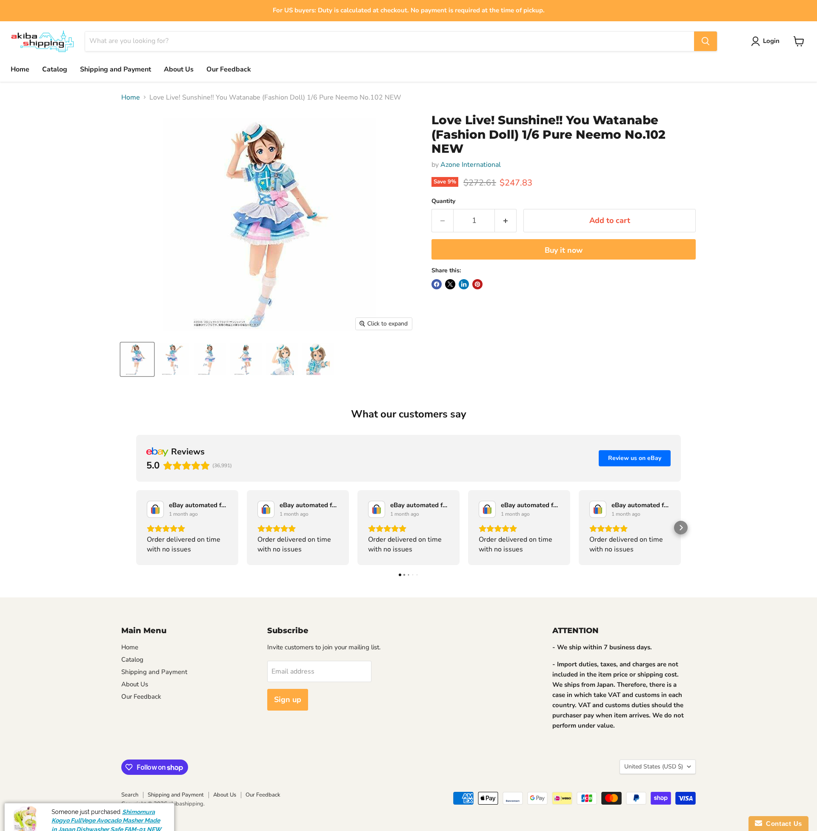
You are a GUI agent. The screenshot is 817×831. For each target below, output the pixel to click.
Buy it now (564, 250)
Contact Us (782, 823)
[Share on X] (450, 284)
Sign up (287, 699)
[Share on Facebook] (436, 284)
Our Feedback (228, 69)
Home (20, 69)
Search (129, 795)
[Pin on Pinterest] (477, 284)
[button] (136, 527)
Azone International (470, 164)
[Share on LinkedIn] (464, 284)
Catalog (54, 69)
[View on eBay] (155, 509)
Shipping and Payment (115, 69)
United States (653, 766)
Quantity (443, 201)
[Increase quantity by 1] (506, 220)
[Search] (705, 41)
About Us (179, 69)
